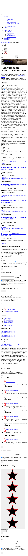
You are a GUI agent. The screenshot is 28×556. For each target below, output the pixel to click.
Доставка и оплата (11, 37)
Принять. (3, 291)
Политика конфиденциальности (10, 345)
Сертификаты (10, 33)
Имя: (2, 275)
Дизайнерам (7, 38)
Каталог (6, 16)
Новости (9, 31)
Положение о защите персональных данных (15, 312)
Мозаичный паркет (11, 22)
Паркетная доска (11, 18)
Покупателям (7, 30)
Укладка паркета (11, 35)
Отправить (3, 531)
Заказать (17, 454)
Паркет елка (10, 19)
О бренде (6, 27)
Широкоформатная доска (13, 23)
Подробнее (3, 177)
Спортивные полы (11, 24)
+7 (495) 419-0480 (5, 42)
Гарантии (9, 34)
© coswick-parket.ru (7, 344)
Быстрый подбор (8, 28)
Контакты (6, 39)
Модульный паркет (11, 20)
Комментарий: (4, 529)
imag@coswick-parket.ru (12, 311)
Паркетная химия (11, 26)
